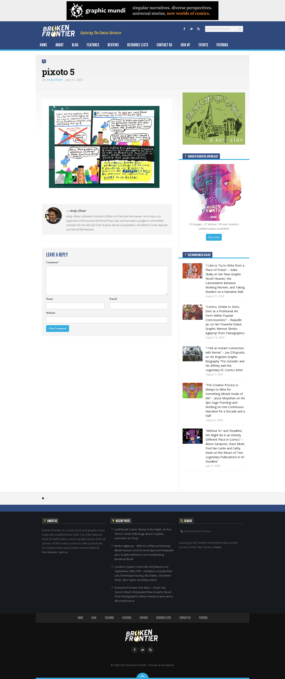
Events (203, 44)
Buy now (213, 237)
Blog (75, 44)
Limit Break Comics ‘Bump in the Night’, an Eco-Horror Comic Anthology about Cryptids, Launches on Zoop (143, 533)
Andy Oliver (54, 80)
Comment (53, 262)
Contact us (164, 44)
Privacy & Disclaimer (161, 665)
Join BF (185, 44)
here (218, 547)
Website (50, 312)
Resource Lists (137, 44)
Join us (63, 552)
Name (49, 298)
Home (43, 44)
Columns (109, 618)
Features (93, 44)
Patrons (222, 44)
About (59, 44)
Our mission (49, 552)
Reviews (113, 44)
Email (113, 298)
